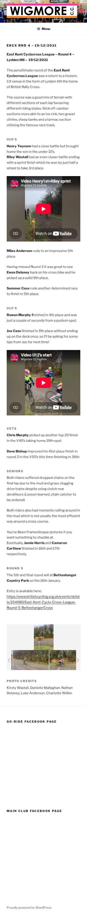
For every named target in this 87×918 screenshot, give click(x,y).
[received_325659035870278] (58, 660)
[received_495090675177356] (21, 660)
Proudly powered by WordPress (29, 907)
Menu (46, 29)
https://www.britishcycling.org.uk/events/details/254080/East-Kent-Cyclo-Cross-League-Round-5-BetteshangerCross (43, 602)
